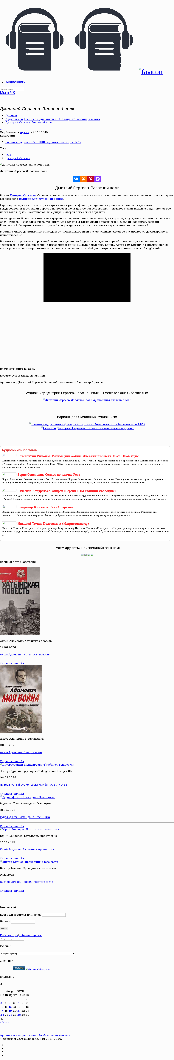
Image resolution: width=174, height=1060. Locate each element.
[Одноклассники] (83, 179)
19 (10, 1010)
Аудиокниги (14, 119)
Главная (11, 115)
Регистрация (9, 935)
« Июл (4, 1022)
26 (11, 1014)
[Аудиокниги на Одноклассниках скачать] (85, 555)
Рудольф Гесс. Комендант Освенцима (25, 817)
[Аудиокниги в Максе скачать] (89, 555)
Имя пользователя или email (20, 914)
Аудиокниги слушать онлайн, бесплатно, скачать (35, 1035)
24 (2, 1014)
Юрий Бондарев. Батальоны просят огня (27, 849)
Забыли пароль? (30, 935)
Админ (24, 132)
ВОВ (8, 154)
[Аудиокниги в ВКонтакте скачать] (92, 555)
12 (10, 1006)
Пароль (5, 921)
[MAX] (97, 179)
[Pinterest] (90, 179)
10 (2, 1006)
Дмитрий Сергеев (17, 158)
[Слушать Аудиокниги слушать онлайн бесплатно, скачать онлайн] (81, 72)
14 (19, 1006)
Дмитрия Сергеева (23, 195)
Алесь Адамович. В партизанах (21, 752)
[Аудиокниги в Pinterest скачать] (82, 555)
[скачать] (6, 969)
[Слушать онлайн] (87, 400)
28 (19, 1014)
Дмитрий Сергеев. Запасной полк (29, 122)
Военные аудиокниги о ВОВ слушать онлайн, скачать (62, 119)
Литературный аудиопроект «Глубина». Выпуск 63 (33, 784)
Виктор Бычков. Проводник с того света (26, 881)
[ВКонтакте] (76, 179)
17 (1, 1010)
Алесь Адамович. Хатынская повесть (25, 654)
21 (18, 1010)
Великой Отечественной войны (41, 198)
